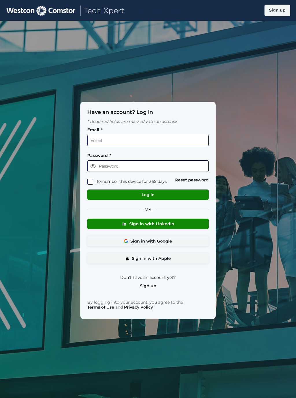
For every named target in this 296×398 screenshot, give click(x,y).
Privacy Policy (138, 307)
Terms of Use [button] (100, 307)
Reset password (192, 180)
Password (99, 155)
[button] (93, 166)
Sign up (148, 286)
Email (95, 129)
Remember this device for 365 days (131, 181)
